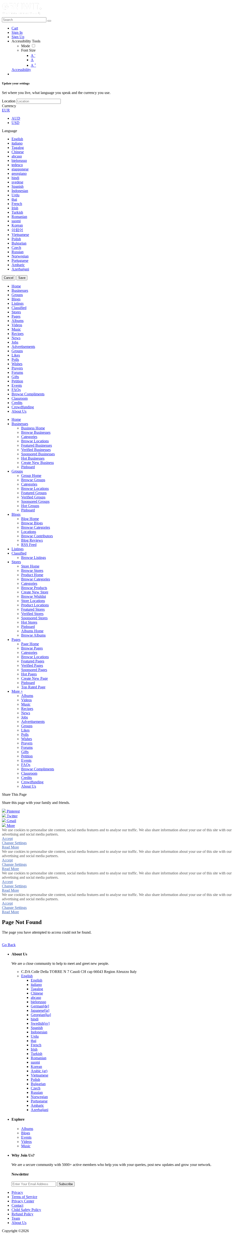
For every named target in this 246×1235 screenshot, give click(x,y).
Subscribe (66, 1184)
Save (21, 278)
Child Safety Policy (26, 1210)
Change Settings (14, 843)
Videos (26, 1142)
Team (16, 1218)
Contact (17, 1205)
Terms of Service (24, 1197)
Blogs (25, 1133)
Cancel (8, 278)
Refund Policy (22, 1214)
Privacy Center (23, 1201)
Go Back (9, 945)
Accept (7, 839)
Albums (27, 1129)
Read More (10, 847)
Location (8, 101)
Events (26, 1137)
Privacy (17, 1192)
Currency (9, 106)
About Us (19, 1223)
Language (9, 131)
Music (26, 1146)
